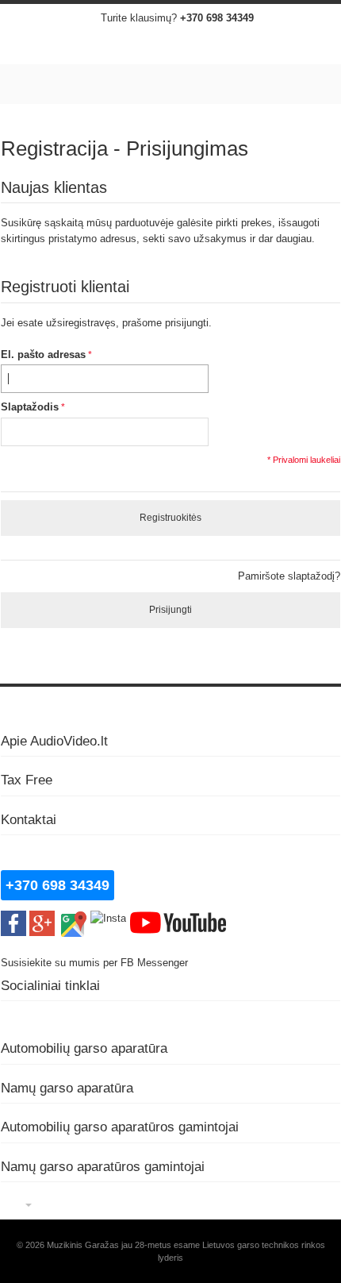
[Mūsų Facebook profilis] (13, 918)
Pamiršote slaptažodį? (289, 576)
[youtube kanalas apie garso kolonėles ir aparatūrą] (178, 918)
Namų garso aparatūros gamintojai (103, 1166)
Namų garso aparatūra (67, 1088)
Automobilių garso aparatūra (84, 1048)
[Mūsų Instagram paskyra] (108, 918)
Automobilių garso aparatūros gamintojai (120, 1127)
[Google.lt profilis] (42, 918)
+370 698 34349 (217, 18)
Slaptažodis (30, 407)
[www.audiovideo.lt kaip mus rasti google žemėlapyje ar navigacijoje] (72, 918)
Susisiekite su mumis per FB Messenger (96, 963)
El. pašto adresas (43, 354)
